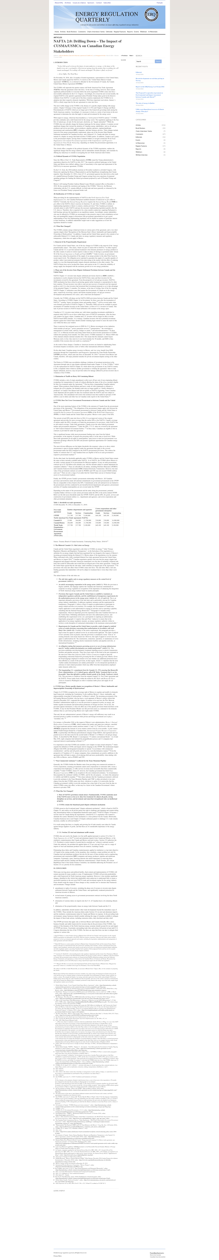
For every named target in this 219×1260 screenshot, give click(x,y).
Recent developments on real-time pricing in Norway (150, 79)
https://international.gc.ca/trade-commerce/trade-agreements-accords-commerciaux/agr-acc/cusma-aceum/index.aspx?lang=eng (86, 986)
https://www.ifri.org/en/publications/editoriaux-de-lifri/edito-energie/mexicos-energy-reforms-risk (83, 1160)
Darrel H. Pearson (74, 55)
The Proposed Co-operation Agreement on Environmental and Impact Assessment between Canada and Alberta (149, 95)
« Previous (124, 55)
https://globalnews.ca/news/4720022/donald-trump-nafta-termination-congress (85, 990)
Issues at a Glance (79, 3)
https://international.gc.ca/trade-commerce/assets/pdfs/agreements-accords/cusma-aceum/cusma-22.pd (82, 1170)
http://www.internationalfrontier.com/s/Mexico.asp (69, 1166)
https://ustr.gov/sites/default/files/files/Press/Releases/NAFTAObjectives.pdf (87, 1002)
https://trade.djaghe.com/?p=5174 (65, 1115)
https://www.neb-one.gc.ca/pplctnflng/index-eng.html (78, 1155)
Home (57, 32)
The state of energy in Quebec (145, 103)
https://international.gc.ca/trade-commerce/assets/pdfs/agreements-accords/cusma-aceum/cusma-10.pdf (83, 1178)
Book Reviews (72, 32)
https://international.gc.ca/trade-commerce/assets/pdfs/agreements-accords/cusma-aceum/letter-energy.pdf (80, 1137)
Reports (130, 32)
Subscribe (107, 3)
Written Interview (141, 155)
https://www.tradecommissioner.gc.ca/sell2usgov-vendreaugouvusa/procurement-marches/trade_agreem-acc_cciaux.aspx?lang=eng (82, 1122)
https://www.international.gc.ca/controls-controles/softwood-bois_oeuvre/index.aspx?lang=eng (85, 1180)
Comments (82, 32)
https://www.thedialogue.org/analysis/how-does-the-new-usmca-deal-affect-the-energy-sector (84, 998)
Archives (68, 3)
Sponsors (90, 3)
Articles (63, 32)
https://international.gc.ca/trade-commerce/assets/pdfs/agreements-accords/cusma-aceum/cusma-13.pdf (80, 1111)
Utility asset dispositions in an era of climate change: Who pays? (150, 110)
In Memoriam (152, 32)
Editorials (109, 32)
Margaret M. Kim (101, 55)
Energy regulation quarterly (107, 16)
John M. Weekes (64, 55)
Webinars (143, 32)
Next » (131, 55)
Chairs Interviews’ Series (96, 32)
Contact (99, 3)
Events (136, 32)
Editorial (139, 72)
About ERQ (59, 3)
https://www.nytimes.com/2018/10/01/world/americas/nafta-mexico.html (79, 1015)
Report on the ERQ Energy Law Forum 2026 (150, 87)
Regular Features (120, 32)
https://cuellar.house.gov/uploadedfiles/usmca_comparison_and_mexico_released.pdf (82, 1127)
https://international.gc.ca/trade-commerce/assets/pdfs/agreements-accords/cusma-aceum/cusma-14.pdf (82, 1062)
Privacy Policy (58, 1256)
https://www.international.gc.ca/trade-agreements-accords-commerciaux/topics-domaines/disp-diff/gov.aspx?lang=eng (83, 1049)
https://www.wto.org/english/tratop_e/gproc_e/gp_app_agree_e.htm (91, 1118)
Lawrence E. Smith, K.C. (86, 55)
